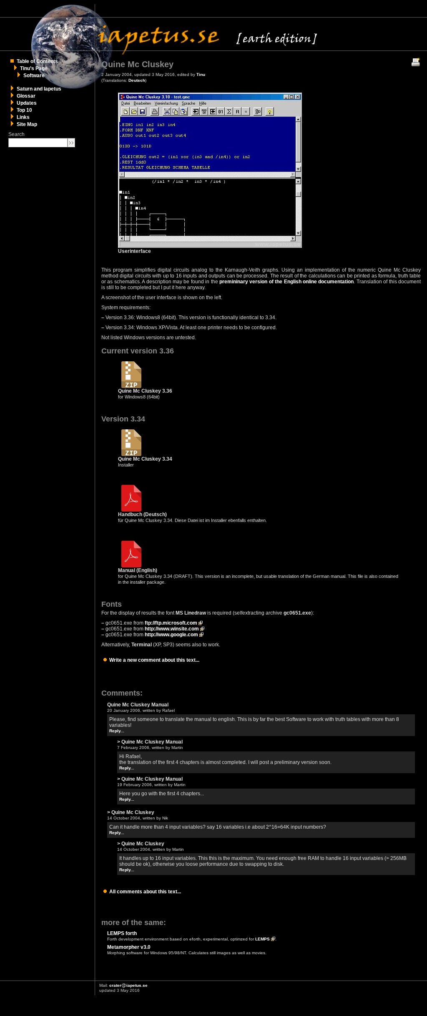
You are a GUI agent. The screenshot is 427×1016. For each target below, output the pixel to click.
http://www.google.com (171, 635)
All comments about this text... (145, 892)
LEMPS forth (122, 933)
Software (34, 75)
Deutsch (136, 80)
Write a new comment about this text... (154, 660)
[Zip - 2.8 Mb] (131, 454)
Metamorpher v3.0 (129, 947)
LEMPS (262, 939)
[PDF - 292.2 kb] (131, 509)
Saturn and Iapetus (39, 89)
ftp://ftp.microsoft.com (171, 623)
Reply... (116, 731)
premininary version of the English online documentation (286, 282)
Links (23, 117)
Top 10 (24, 110)
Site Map (27, 124)
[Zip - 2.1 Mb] (131, 386)
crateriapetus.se (128, 985)
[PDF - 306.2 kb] (131, 565)
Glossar (26, 96)
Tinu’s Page (34, 68)
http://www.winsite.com (172, 629)
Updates (27, 103)
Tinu (200, 74)
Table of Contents (37, 61)
